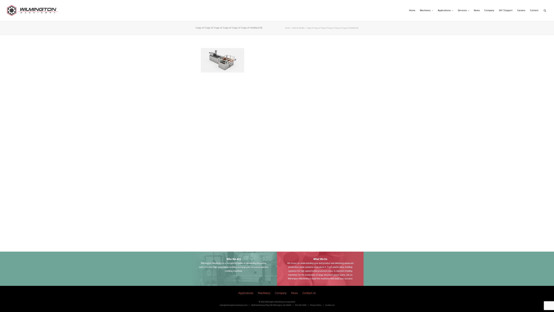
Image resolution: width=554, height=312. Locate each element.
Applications (444, 10)
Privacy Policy (315, 305)
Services (462, 10)
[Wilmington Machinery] (34, 10)
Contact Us (309, 293)
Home (412, 10)
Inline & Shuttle (298, 28)
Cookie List (329, 305)
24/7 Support (506, 10)
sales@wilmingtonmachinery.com (234, 305)
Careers (521, 10)
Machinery (425, 10)
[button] (546, 10)
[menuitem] (412, 10)
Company (489, 10)
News (477, 10)
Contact (534, 10)
